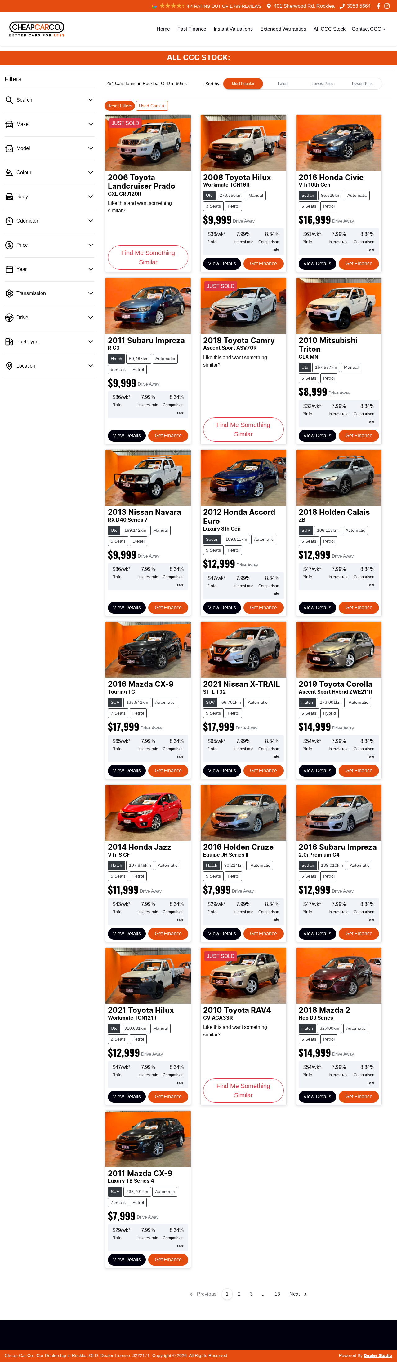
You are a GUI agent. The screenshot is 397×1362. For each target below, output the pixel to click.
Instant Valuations (233, 29)
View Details (222, 263)
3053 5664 (359, 6)
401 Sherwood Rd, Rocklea (304, 6)
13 (277, 1294)
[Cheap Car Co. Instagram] (388, 6)
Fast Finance (191, 29)
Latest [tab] (283, 84)
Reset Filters (119, 105)
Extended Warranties (283, 29)
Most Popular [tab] (243, 84)
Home (163, 29)
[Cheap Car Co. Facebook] (380, 6)
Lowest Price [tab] (322, 84)
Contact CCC (366, 29)
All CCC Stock (330, 29)
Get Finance (263, 263)
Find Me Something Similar (148, 257)
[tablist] (302, 84)
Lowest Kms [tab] (362, 84)
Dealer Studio (378, 1356)
